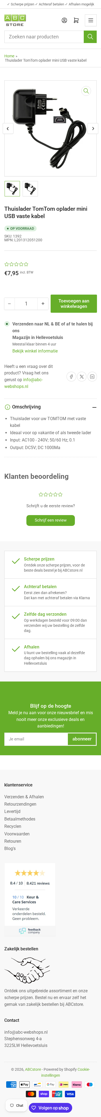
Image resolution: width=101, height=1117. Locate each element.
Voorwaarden (17, 833)
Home (9, 56)
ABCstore (33, 1069)
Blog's (10, 848)
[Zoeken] (90, 37)
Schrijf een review (51, 520)
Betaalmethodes (19, 819)
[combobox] (50, 37)
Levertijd (12, 811)
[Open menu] (91, 20)
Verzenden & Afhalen (24, 796)
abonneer (82, 739)
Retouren (12, 841)
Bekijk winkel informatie (35, 351)
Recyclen (12, 826)
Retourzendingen (20, 804)
